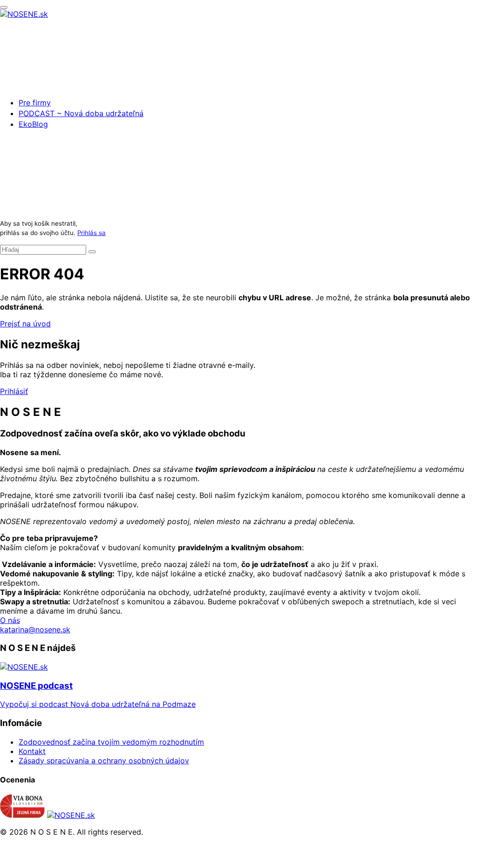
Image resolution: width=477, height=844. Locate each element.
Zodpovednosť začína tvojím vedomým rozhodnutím (111, 742)
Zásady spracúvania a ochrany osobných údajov (104, 760)
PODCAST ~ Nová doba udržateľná (81, 113)
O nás (10, 620)
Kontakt (32, 751)
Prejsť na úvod (25, 323)
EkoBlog (33, 124)
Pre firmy (35, 102)
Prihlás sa (91, 232)
